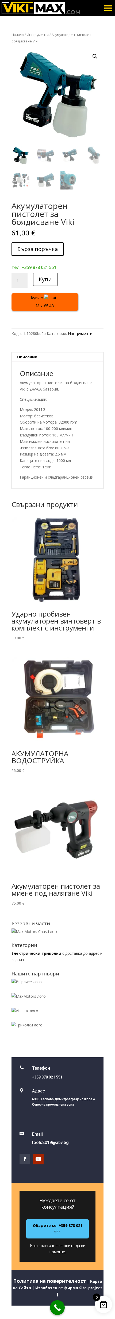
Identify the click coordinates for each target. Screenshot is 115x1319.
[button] (95, 56)
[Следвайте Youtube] (38, 1159)
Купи (45, 279)
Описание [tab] (27, 356)
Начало (17, 34)
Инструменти (38, 34)
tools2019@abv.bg (50, 1142)
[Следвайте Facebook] (25, 1159)
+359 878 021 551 (47, 1077)
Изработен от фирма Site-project (68, 1287)
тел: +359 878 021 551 (33, 267)
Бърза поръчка (37, 249)
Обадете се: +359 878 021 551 (57, 1228)
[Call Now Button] (57, 1307)
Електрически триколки (36, 953)
